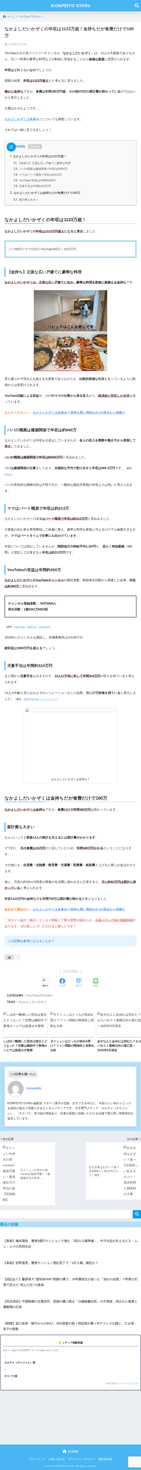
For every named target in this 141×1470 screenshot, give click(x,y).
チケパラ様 (10, 1376)
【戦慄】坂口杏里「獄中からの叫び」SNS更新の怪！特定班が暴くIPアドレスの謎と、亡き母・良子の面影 (70, 1326)
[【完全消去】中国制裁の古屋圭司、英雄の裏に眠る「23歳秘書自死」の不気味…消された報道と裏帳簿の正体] (70, 1293)
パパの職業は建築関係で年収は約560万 (41, 168)
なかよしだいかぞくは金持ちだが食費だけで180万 (45, 192)
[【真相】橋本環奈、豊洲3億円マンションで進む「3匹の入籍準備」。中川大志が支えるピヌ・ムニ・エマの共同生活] (70, 1233)
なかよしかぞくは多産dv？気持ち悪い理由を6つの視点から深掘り (79, 412)
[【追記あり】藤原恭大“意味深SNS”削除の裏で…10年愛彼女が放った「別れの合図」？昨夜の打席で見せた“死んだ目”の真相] (70, 1271)
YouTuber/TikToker (39, 995)
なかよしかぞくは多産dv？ (23, 119)
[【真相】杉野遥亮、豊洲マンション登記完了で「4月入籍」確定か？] (70, 1255)
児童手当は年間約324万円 (32, 186)
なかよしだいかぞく (33, 1001)
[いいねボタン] (9, 957)
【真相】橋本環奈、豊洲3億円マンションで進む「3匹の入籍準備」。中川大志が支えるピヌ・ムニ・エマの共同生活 (70, 1243)
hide (35, 146)
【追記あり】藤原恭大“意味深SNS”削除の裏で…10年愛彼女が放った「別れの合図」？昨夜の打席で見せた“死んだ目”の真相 (70, 1282)
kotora (8, 474)
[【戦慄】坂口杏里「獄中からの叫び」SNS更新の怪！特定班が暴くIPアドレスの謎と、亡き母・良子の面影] (70, 1315)
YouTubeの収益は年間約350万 (35, 180)
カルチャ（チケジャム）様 (19, 1362)
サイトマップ (37, 1459)
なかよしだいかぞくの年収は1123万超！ (38, 156)
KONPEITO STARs (71, 5)
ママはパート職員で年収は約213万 (38, 174)
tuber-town (19, 626)
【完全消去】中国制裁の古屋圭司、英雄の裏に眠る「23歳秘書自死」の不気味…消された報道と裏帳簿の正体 (70, 1304)
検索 (137, 1214)
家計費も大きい (26, 199)
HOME (73, 1451)
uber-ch (32, 626)
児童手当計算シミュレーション (40, 699)
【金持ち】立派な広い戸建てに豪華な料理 (42, 163)
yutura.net (44, 626)
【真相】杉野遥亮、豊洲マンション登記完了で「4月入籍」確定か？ (50, 1263)
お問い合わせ (56, 1459)
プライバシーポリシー (81, 1459)
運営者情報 (105, 1459)
